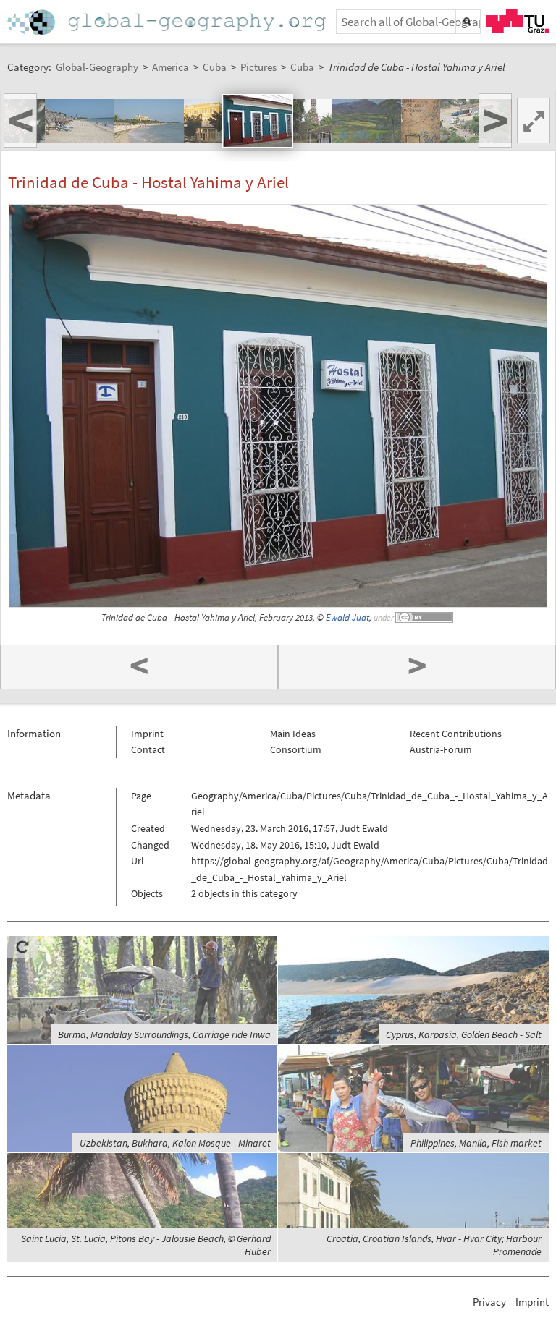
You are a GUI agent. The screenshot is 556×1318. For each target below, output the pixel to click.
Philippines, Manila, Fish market (476, 1142)
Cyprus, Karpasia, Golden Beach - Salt (464, 1034)
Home (168, 22)
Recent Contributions (456, 733)
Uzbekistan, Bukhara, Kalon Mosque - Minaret (175, 1142)
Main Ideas (293, 733)
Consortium (295, 749)
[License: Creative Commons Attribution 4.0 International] (425, 617)
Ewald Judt (347, 617)
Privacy (489, 1302)
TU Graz (517, 21)
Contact (148, 749)
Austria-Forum (441, 749)
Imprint (147, 733)
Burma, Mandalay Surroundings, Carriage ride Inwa (164, 1034)
